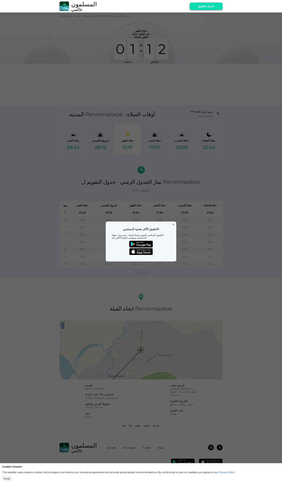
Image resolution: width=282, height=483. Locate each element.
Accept (7, 479)
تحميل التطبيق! (206, 6)
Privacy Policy (227, 472)
